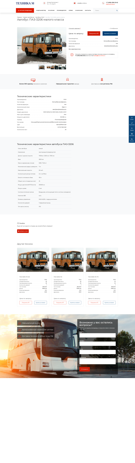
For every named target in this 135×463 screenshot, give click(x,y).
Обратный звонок (110, 4)
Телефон (82, 340)
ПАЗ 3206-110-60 (24, 277)
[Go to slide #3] (52, 67)
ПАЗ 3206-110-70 (93, 277)
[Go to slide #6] (64, 67)
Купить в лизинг (40, 302)
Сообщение (82, 357)
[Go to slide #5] (60, 67)
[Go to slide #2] (48, 67)
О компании (79, 10)
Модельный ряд (41, 10)
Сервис (71, 10)
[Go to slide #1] (42, 67)
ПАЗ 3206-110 (58, 277)
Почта (81, 349)
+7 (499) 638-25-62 (112, 2)
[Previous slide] (20, 45)
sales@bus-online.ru (82, 3)
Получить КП (25, 302)
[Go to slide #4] (56, 67)
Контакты (88, 10)
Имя (80, 332)
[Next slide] (63, 45)
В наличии (51, 10)
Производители (61, 10)
